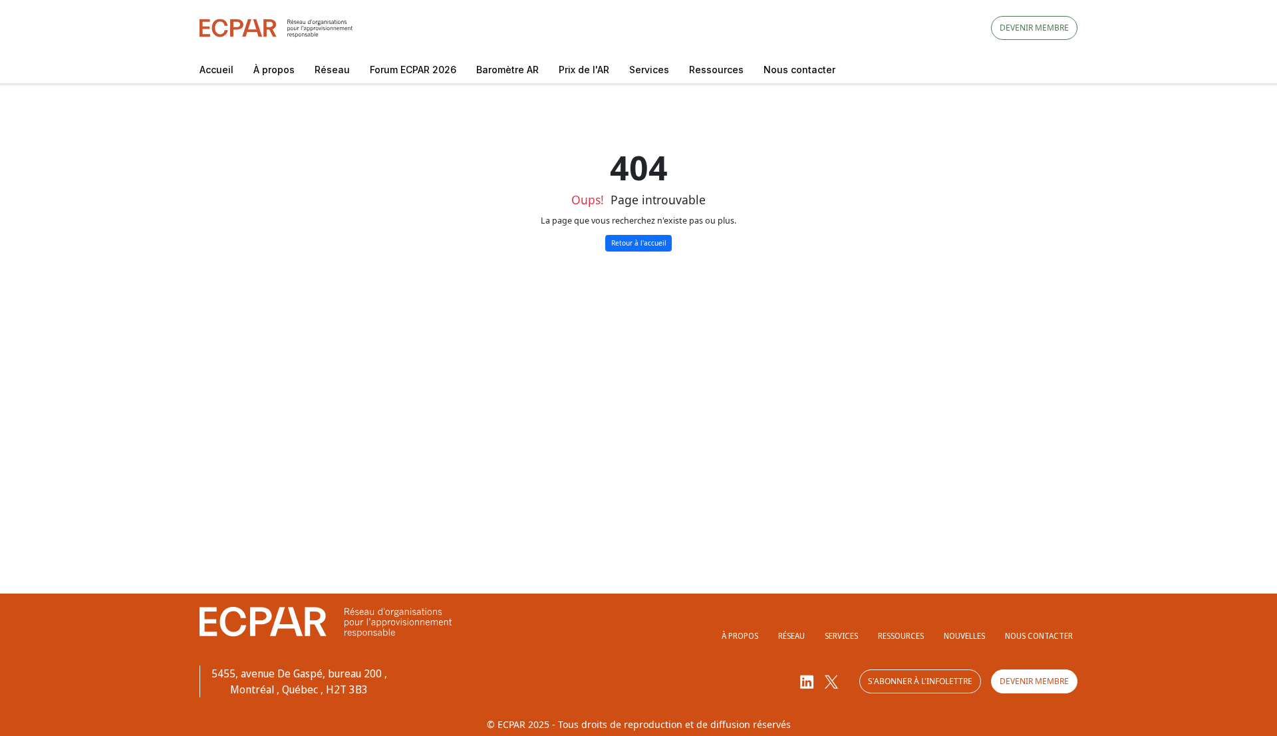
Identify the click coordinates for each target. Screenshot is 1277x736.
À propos (274, 69)
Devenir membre (1034, 27)
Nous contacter (799, 69)
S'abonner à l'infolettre (920, 681)
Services (649, 69)
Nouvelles (964, 636)
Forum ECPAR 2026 (413, 69)
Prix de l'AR (584, 69)
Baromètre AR (507, 69)
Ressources (716, 69)
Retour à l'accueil (638, 243)
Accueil (216, 69)
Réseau (332, 69)
